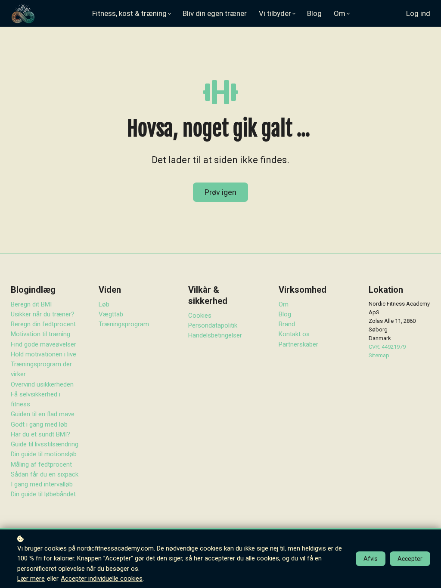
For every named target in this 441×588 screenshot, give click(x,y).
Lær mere (31, 578)
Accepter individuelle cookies (102, 578)
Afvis (370, 558)
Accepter (410, 558)
